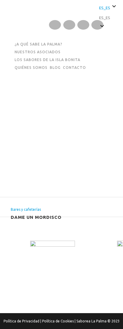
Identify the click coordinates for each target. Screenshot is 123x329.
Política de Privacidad (21, 321)
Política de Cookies (58, 321)
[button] (108, 18)
